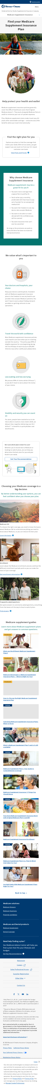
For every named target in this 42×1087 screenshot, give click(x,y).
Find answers (4, 611)
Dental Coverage (9, 932)
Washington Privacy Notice (11, 1057)
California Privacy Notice (21, 1048)
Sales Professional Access (19, 969)
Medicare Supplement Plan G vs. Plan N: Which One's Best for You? (19, 862)
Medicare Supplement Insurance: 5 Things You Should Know (19, 793)
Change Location (36, 2)
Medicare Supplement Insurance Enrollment (18, 839)
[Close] (37, 1061)
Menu (37, 7)
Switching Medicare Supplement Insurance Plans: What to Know (20, 723)
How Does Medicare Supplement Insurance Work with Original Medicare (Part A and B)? (20, 817)
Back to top (20, 893)
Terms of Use (29, 1079)
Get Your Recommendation (20, 459)
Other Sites (19, 978)
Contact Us (21, 985)
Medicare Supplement (10, 928)
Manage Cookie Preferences (15, 1083)
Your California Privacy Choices (13, 1052)
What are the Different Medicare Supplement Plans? (19, 652)
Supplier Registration (21, 974)
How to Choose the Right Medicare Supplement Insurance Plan (20, 699)
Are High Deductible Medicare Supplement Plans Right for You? (20, 885)
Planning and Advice (10, 915)
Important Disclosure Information (14, 1037)
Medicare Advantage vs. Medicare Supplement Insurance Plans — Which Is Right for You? (19, 676)
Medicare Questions (10, 911)
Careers (19, 965)
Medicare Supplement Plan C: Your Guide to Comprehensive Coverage (18, 770)
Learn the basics (5, 535)
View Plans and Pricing (19, 153)
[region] (21, 1073)
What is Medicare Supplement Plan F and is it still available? (20, 746)
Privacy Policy (7, 1048)
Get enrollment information (10, 574)
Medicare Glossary (9, 907)
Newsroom (21, 961)
